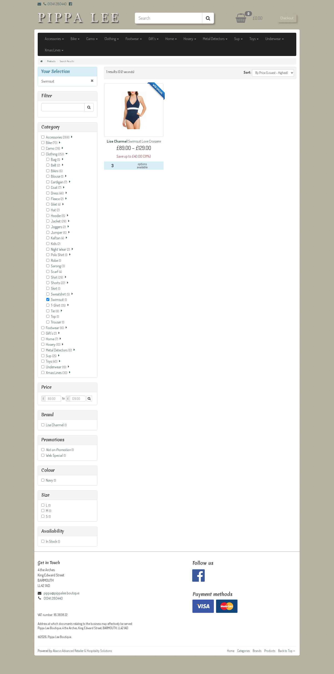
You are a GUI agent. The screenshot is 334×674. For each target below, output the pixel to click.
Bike (51, 142)
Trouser (57, 322)
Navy (51, 480)
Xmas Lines (56, 372)
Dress (57, 193)
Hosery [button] (189, 38)
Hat (55, 210)
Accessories (58, 137)
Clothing (55, 154)
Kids (55, 243)
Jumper (59, 232)
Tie (55, 311)
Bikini (57, 171)
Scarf (56, 271)
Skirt (55, 288)
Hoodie (58, 215)
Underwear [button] (273, 38)
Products (51, 61)
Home (52, 339)
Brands (257, 651)
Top (55, 316)
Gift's (51, 333)
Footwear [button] (133, 38)
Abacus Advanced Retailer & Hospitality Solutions (82, 651)
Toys (51, 361)
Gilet (56, 204)
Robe (56, 260)
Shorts (58, 282)
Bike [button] (74, 38)
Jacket (58, 221)
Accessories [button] (53, 38)
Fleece (57, 199)
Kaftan (57, 238)
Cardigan (59, 182)
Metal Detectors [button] (214, 38)
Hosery (53, 344)
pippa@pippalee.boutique (61, 593)
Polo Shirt (59, 254)
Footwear (55, 328)
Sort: (247, 72)
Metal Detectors (59, 350)
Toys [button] (252, 38)
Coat (56, 187)
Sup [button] (237, 38)
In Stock (53, 541)
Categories (243, 651)
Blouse (57, 176)
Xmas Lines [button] (53, 50)
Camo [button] (90, 38)
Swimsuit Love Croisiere (134, 141)
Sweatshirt (60, 294)
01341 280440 (57, 4)
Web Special (56, 455)
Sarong (58, 266)
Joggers (58, 227)
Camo (53, 148)
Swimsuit (47, 81)
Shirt (57, 277)
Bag (55, 159)
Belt (55, 165)
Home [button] (169, 38)
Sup (51, 355)
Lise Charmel (56, 425)
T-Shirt (58, 305)
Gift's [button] (152, 38)
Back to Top (285, 651)
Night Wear (60, 249)
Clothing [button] (111, 38)
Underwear (56, 367)
